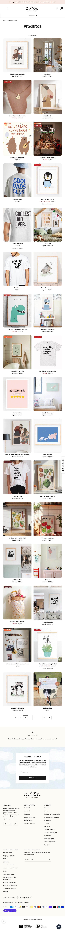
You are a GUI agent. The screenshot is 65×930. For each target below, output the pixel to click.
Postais (46, 811)
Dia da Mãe (27, 808)
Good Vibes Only (47, 622)
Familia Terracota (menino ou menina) (17, 454)
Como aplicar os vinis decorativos (9, 878)
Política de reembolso (9, 882)
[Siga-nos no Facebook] (5, 823)
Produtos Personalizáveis (51, 817)
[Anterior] (16, 717)
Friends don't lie (17, 496)
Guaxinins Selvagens (17, 708)
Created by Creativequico (22, 902)
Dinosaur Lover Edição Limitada (17, 329)
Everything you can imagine (47, 371)
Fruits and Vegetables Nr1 (48, 496)
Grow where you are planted (47, 664)
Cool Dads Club (17, 199)
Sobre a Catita (7, 853)
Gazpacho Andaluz (48, 538)
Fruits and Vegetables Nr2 (17, 538)
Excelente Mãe (17, 413)
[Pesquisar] (7, 8)
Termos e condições (9, 888)
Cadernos (47, 826)
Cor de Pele (47, 243)
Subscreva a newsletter (10, 868)
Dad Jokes (17, 288)
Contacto (6, 862)
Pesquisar (47, 845)
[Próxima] (49, 717)
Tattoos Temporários (50, 832)
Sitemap (5, 891)
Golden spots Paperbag (17, 621)
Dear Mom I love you (47, 288)
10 (44, 717)
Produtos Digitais (49, 839)
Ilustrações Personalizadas (52, 814)
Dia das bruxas (28, 820)
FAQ (4, 859)
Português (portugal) (24, 897)
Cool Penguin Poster (47, 199)
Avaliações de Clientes (10, 865)
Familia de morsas (47, 413)
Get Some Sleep (17, 580)
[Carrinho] (61, 9)
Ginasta (47, 580)
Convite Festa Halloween (47, 157)
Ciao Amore (47, 74)
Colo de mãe (48, 116)
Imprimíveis (47, 820)
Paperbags (47, 835)
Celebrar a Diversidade (17, 74)
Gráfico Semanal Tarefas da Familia (17, 664)
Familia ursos (47, 454)
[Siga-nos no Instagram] (10, 823)
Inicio (4, 20)
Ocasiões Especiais (29, 823)
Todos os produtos (49, 842)
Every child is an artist (17, 371)
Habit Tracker (47, 708)
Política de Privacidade (10, 885)
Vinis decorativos (49, 829)
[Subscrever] (49, 859)
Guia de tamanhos (8, 874)
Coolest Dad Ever (17, 243)
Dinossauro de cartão (47, 329)
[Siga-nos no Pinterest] (15, 823)
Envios (5, 871)
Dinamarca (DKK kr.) (9, 897)
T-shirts (46, 823)
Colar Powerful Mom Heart (17, 116)
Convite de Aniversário (17, 157)
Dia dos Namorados (29, 817)
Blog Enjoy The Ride (9, 856)
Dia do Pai (27, 811)
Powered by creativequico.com (32, 919)
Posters (46, 808)
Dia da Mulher (28, 814)
